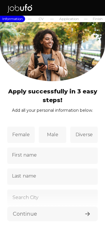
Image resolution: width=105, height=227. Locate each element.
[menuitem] (12, 19)
